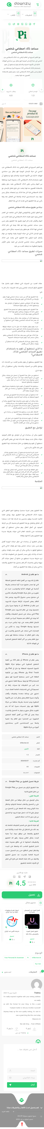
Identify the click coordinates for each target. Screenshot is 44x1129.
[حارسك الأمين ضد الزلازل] (12, 925)
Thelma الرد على (20, 1033)
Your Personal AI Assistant (14, 957)
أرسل (33, 1084)
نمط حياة (38, 964)
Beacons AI (36, 1019)
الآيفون (26, 749)
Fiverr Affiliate (35, 1024)
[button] (3, 90)
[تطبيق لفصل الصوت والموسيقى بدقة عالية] (32, 926)
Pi (28, 957)
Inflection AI (36, 957)
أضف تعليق (7, 972)
